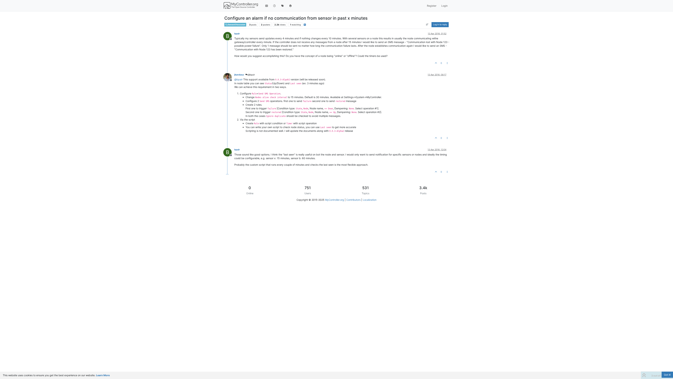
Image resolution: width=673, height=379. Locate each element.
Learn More (103, 375)
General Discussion (236, 25)
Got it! (667, 374)
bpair (237, 33)
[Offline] (228, 76)
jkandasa (239, 74)
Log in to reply (440, 24)
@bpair (251, 74)
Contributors (353, 199)
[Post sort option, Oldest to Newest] (427, 24)
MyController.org (334, 199)
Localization (369, 199)
